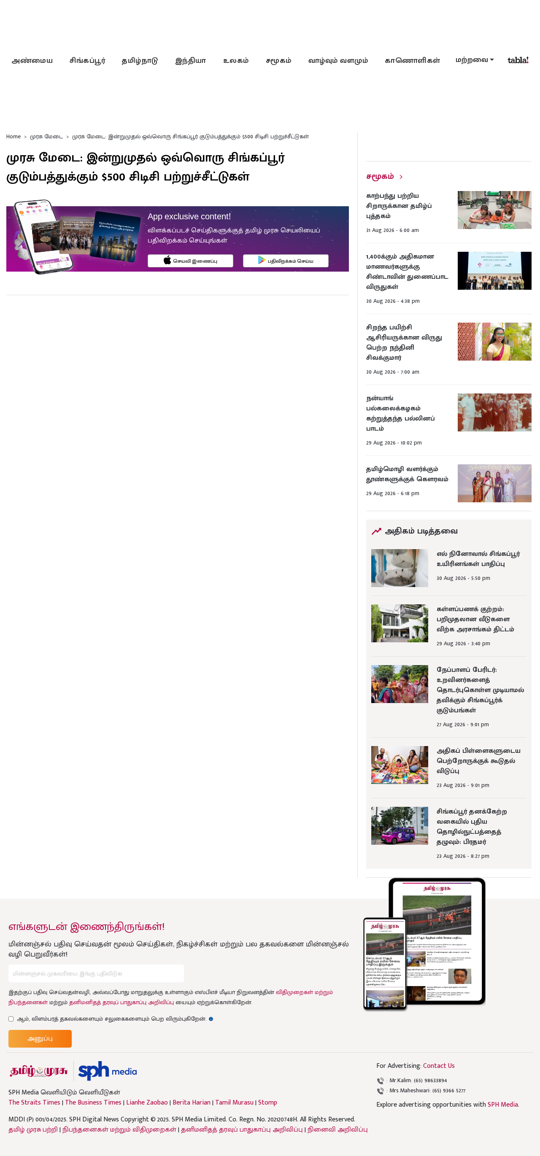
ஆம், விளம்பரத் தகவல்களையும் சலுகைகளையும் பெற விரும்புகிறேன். (115, 1018)
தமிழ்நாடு (140, 60)
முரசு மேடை (46, 136)
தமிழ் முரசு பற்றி (33, 1129)
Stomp (267, 1103)
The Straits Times (34, 1103)
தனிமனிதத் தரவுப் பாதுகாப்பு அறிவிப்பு (121, 1002)
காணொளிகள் (412, 60)
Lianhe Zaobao (147, 1103)
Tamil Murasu (234, 1103)
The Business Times (93, 1103)
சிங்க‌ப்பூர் (87, 60)
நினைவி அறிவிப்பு (338, 1129)
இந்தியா (190, 60)
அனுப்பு (40, 1038)
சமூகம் (279, 60)
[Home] (107, 1071)
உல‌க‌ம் (236, 60)
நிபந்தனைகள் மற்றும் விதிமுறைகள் (119, 1129)
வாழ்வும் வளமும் (338, 60)
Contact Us (439, 1066)
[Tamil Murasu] (38, 1071)
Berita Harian (192, 1103)
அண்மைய (32, 60)
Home (13, 136)
